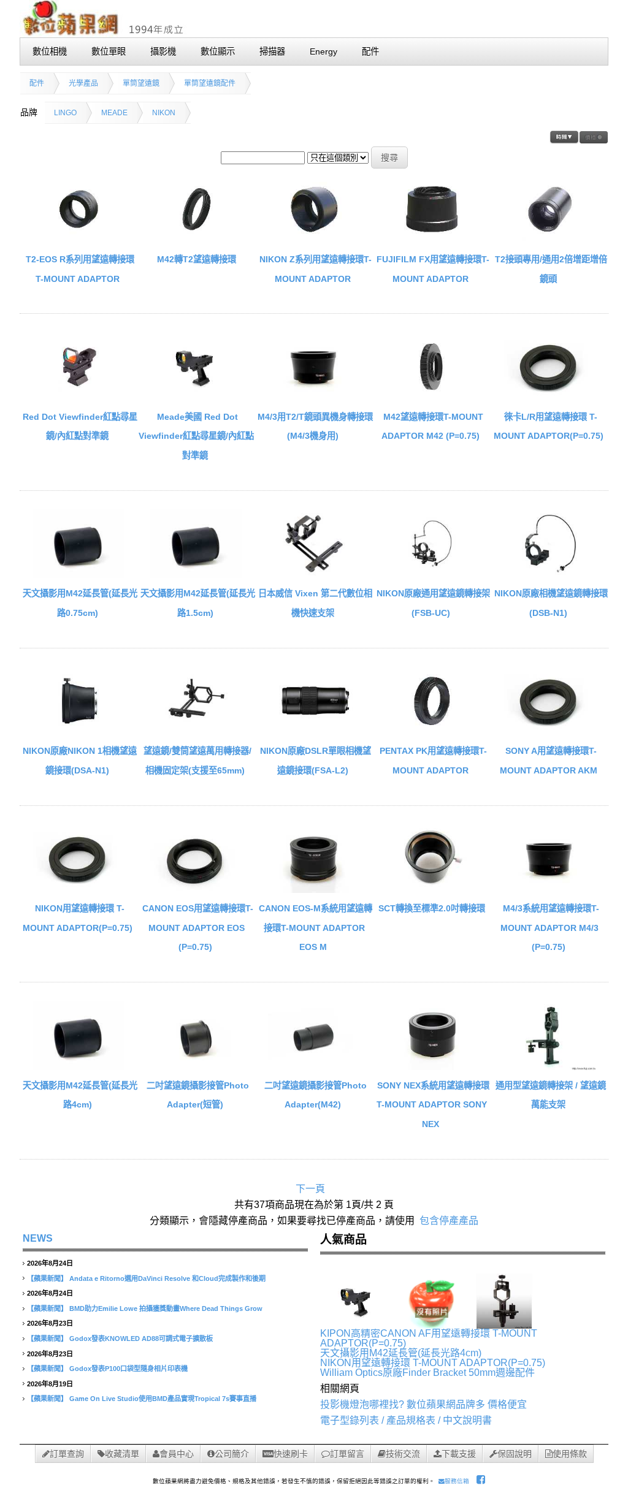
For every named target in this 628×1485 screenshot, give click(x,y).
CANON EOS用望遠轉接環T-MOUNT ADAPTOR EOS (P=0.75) (197, 927)
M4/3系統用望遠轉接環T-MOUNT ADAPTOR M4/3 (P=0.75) (549, 927)
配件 (36, 83)
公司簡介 (232, 1454)
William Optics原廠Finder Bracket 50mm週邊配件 (427, 1372)
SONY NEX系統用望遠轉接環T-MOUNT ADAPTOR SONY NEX (433, 1105)
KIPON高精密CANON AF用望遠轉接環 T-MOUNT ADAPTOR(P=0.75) (428, 1338)
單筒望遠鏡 (141, 83)
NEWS (38, 1238)
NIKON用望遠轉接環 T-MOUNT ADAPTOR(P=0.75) (432, 1363)
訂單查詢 (67, 1454)
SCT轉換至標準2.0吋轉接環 (431, 908)
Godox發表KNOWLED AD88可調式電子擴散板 (141, 1338)
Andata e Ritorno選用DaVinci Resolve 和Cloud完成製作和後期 (167, 1278)
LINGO (65, 112)
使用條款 (570, 1454)
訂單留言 (347, 1454)
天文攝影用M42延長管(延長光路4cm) (400, 1353)
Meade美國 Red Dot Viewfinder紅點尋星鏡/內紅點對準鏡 (196, 436)
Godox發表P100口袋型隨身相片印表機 (128, 1368)
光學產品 (83, 83)
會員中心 (176, 1454)
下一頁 (310, 1188)
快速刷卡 (291, 1454)
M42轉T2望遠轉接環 (196, 259)
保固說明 (514, 1454)
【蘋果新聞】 (47, 1278)
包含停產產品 (448, 1220)
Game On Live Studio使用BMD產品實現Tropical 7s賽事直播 (162, 1398)
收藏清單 (122, 1454)
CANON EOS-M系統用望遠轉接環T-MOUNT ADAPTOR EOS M (315, 927)
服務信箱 (457, 1481)
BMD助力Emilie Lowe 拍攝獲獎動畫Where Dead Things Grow (165, 1308)
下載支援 (459, 1454)
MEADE (114, 112)
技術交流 (403, 1454)
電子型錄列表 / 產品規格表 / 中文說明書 (406, 1420)
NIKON (163, 112)
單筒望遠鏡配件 (210, 83)
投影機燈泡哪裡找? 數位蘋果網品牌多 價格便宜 (423, 1404)
